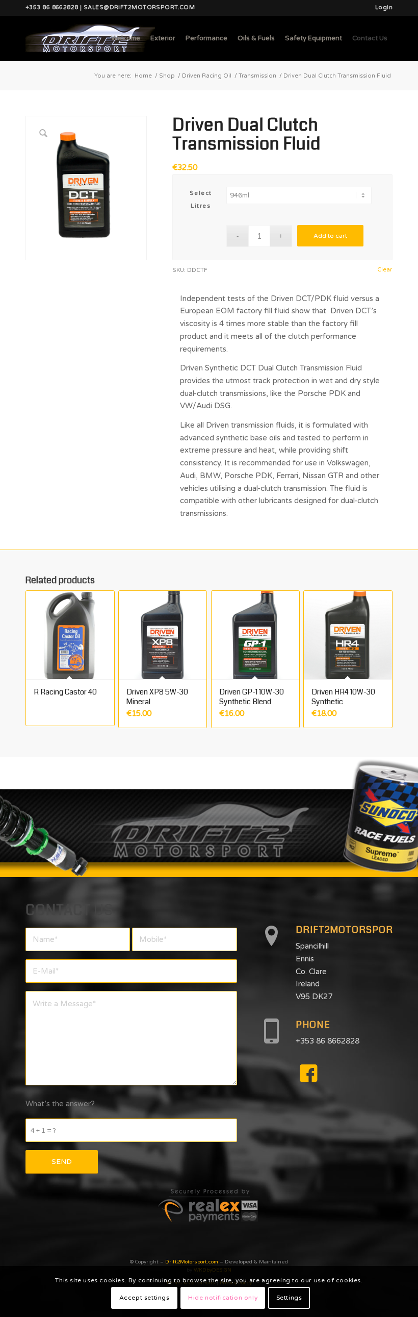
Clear (384, 269)
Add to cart (330, 235)
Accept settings (144, 1297)
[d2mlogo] (90, 38)
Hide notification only (222, 1297)
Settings (289, 1297)
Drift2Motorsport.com (191, 1262)
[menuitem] (381, 7)
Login (384, 7)
